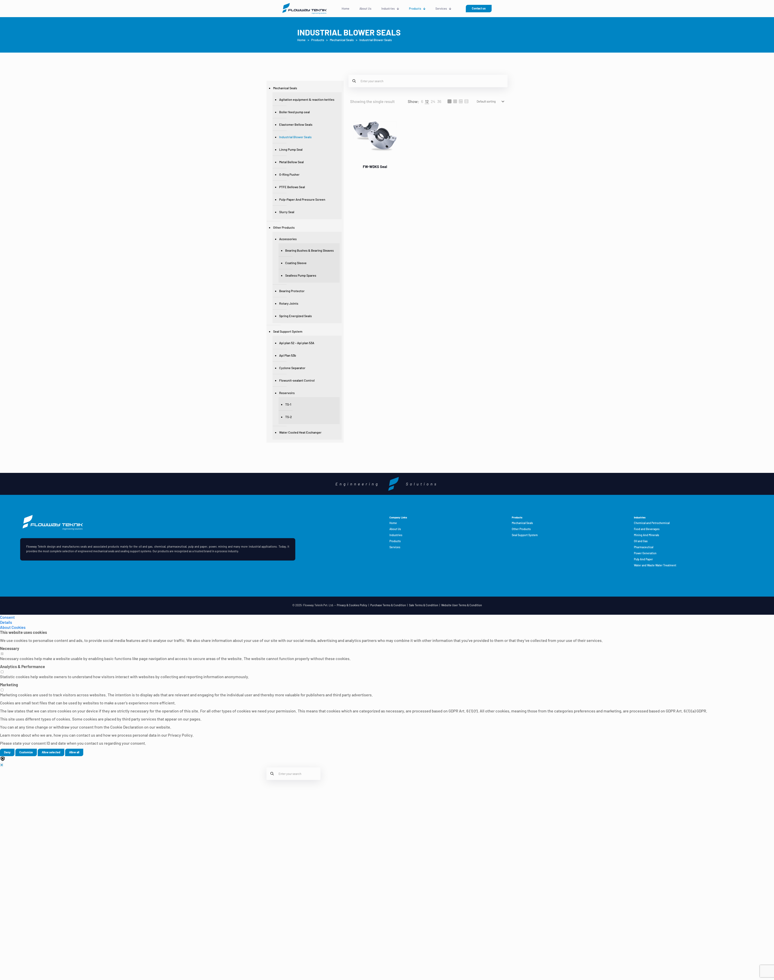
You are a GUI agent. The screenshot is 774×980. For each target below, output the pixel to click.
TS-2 (288, 417)
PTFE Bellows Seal (292, 187)
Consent (7, 617)
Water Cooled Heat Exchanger (300, 432)
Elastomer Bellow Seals (295, 124)
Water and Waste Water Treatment (655, 565)
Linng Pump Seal (291, 149)
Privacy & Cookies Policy (352, 605)
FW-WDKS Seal (375, 166)
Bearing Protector (292, 291)
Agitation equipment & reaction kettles (306, 99)
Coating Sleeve (296, 263)
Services (394, 547)
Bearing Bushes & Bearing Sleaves (309, 250)
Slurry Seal (286, 212)
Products (317, 40)
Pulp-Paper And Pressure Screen (302, 199)
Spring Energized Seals (295, 316)
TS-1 (288, 404)
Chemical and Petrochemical (652, 523)
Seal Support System (287, 331)
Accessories (288, 239)
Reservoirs (287, 393)
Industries (395, 535)
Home (301, 40)
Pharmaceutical (643, 547)
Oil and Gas (641, 541)
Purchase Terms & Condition (388, 605)
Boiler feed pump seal (294, 112)
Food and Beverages (647, 529)
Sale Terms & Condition (423, 605)
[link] (422, 101)
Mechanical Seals (342, 40)
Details (6, 622)
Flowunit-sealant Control (297, 380)
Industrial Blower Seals (295, 137)
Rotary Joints (288, 303)
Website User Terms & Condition (461, 605)
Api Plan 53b (287, 355)
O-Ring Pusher (289, 174)
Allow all (74, 752)
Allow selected (51, 752)
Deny (7, 752)
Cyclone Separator (292, 368)
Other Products (284, 227)
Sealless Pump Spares (300, 275)
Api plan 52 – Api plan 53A (296, 343)
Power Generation (645, 553)
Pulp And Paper (643, 559)
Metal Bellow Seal (291, 162)
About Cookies (13, 627)
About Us (395, 529)
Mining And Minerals (646, 535)
